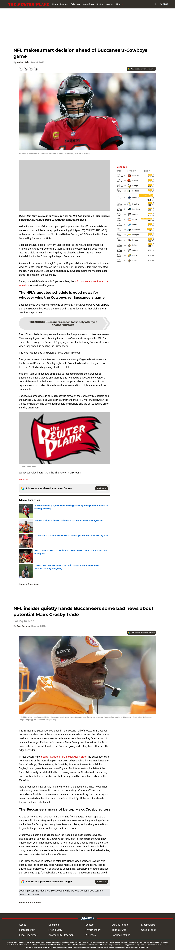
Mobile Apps (148, 924)
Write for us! (25, 479)
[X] (161, 4)
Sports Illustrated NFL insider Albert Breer (63, 756)
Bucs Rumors (34, 902)
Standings (88, 4)
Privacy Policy (93, 929)
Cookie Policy (148, 929)
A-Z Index (90, 935)
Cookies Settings (121, 935)
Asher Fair (23, 62)
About (22, 924)
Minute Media (19, 942)
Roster (99, 4)
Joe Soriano (23, 626)
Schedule (76, 4)
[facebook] (155, 4)
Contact (89, 924)
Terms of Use (119, 929)
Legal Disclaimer (28, 935)
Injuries (109, 4)
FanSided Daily (27, 929)
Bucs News (33, 584)
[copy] (36, 69)
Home (22, 584)
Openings (53, 924)
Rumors (64, 4)
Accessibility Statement (61, 935)
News (55, 4)
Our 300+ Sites (120, 924)
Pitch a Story (55, 929)
